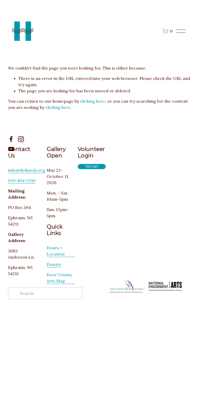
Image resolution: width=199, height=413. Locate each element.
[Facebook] (11, 139)
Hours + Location (56, 251)
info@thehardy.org (26, 170)
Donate (54, 264)
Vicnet (91, 166)
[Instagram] (21, 139)
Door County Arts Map (59, 277)
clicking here (92, 101)
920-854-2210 (21, 180)
